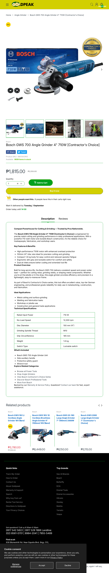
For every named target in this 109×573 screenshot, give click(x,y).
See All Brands (62, 474)
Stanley (59, 502)
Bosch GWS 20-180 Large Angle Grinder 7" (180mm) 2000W (41, 418)
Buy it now (54, 191)
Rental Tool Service (14, 502)
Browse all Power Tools (27, 371)
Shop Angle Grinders (26, 374)
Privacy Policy (56, 557)
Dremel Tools (62, 490)
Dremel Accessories (65, 494)
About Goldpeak (13, 486)
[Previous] (101, 70)
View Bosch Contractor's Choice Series (34, 377)
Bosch (8, 142)
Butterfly (60, 482)
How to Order (12, 478)
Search (9, 494)
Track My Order (13, 474)
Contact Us (11, 482)
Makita (59, 506)
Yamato (59, 510)
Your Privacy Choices (15, 510)
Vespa (59, 514)
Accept (42, 565)
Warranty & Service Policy (38, 385)
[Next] (7, 70)
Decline (68, 565)
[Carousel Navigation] (100, 405)
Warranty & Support (14, 490)
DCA (58, 486)
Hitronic (59, 498)
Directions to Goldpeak (16, 506)
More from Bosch (24, 382)
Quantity (9, 179)
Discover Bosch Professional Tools (32, 379)
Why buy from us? (14, 498)
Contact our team (68, 385)
